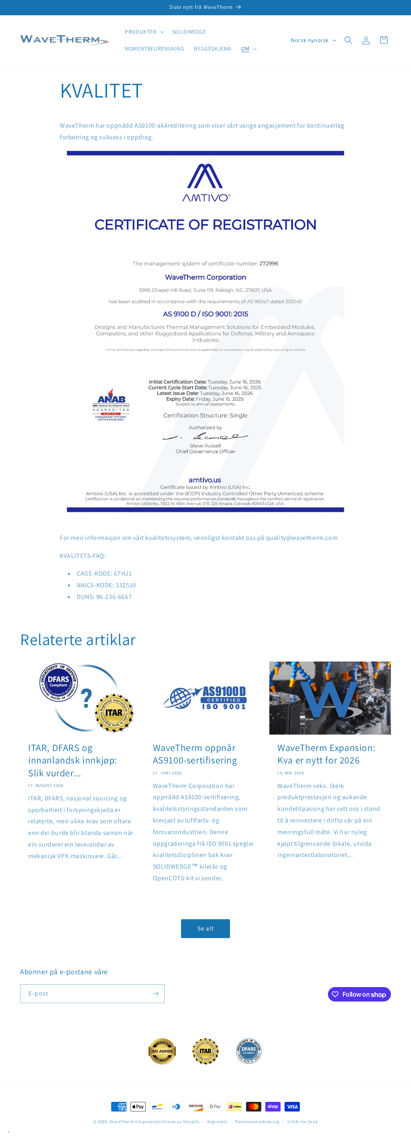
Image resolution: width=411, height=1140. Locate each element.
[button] (143, 31)
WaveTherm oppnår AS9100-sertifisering (195, 753)
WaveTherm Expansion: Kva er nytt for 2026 (326, 753)
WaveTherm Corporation (135, 1121)
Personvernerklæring (257, 1121)
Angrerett (217, 1121)
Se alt (205, 928)
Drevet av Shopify (180, 1121)
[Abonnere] (155, 993)
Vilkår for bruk (302, 1121)
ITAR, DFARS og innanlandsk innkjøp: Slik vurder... (72, 760)
